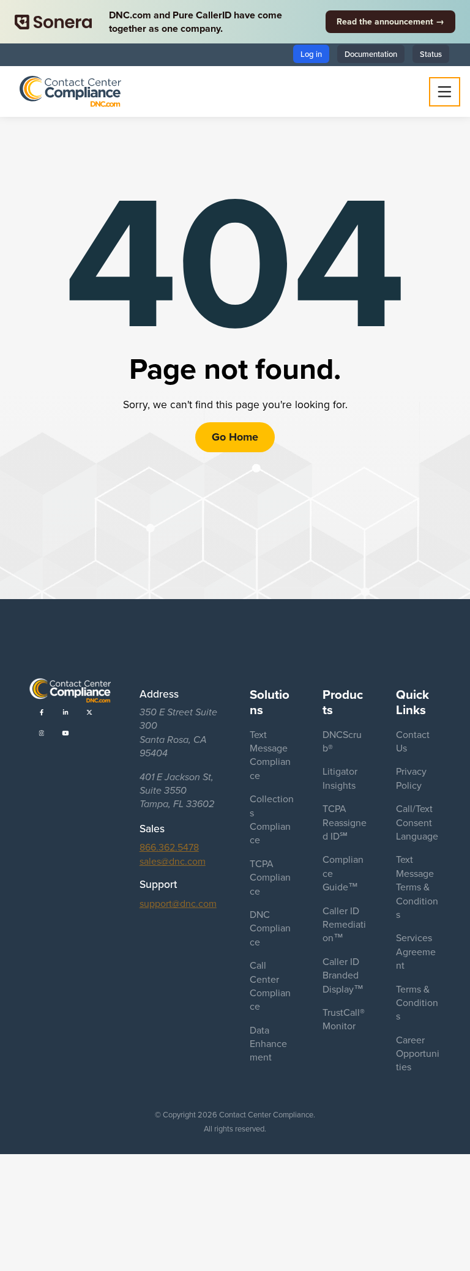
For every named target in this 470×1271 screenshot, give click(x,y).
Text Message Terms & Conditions (417, 886)
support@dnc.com (178, 903)
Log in (311, 53)
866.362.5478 (169, 847)
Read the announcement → (390, 21)
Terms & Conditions (417, 1002)
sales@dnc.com (173, 861)
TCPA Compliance (270, 877)
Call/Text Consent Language (417, 822)
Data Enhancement (268, 1043)
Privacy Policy (411, 777)
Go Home (235, 437)
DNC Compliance (270, 928)
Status (431, 53)
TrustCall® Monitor (344, 1018)
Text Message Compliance (270, 755)
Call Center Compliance (270, 985)
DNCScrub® (342, 741)
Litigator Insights (340, 777)
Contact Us (413, 741)
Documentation (371, 53)
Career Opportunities (417, 1053)
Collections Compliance (272, 819)
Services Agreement (416, 951)
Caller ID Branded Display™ (343, 975)
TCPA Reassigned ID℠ (345, 822)
